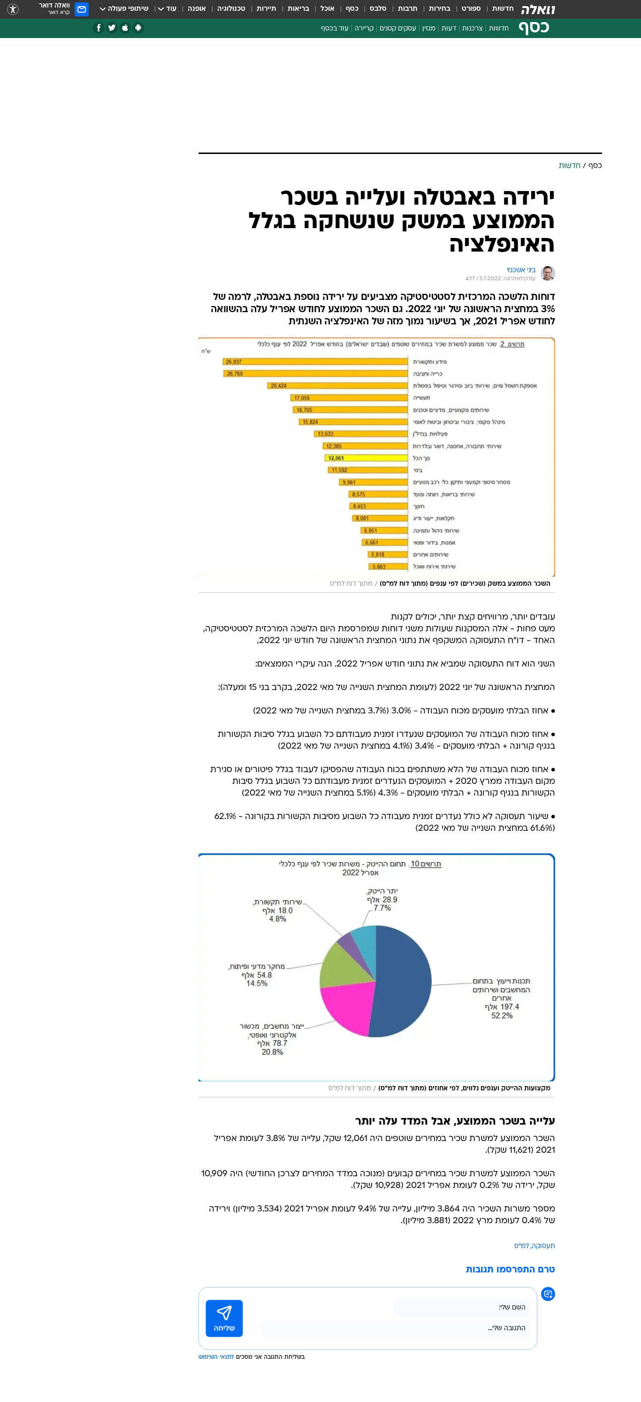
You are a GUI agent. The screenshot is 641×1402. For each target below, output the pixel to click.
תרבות (408, 9)
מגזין (428, 29)
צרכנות (472, 29)
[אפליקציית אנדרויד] (138, 28)
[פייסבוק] (99, 28)
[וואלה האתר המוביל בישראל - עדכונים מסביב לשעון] (538, 9)
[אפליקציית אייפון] (125, 28)
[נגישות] (13, 9)
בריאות (298, 9)
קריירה (364, 29)
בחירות (439, 9)
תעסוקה (543, 1246)
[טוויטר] (112, 28)
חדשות (503, 9)
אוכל (327, 9)
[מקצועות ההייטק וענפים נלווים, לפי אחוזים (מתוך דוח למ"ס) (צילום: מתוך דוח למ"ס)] (376, 975)
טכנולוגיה (231, 9)
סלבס (378, 9)
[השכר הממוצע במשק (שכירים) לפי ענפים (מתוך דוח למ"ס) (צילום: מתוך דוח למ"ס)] (376, 465)
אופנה (197, 9)
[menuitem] (497, 9)
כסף (352, 9)
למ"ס (521, 1246)
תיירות (266, 9)
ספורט (471, 9)
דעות (449, 29)
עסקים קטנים (398, 29)
